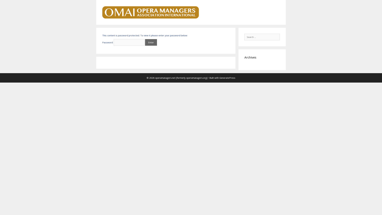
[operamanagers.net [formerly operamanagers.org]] (150, 12)
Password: (108, 42)
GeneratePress (227, 77)
